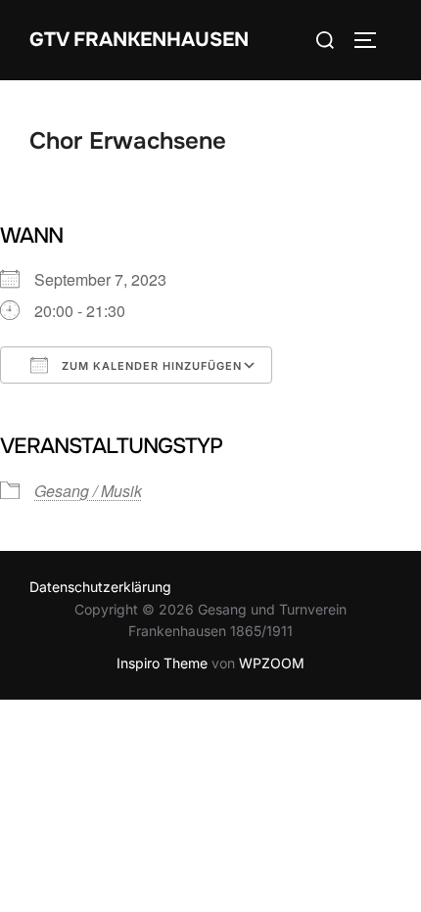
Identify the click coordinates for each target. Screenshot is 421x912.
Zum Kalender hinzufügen (150, 366)
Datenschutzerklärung (100, 586)
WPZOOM (271, 663)
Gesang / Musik (88, 490)
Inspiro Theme (162, 663)
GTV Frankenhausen (139, 39)
